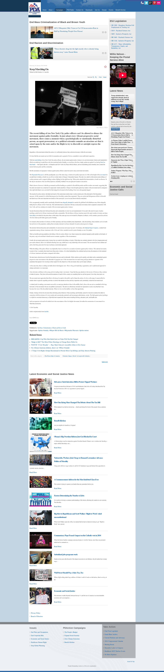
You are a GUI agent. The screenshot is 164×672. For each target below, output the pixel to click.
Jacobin (46, 311)
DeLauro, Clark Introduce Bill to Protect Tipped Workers (75, 381)
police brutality (44, 330)
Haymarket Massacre (37, 175)
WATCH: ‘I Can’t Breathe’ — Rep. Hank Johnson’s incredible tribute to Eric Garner (58, 345)
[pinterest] (154, 2)
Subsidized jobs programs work (66, 554)
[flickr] (158, 2)
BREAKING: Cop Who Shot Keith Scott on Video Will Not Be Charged (54, 339)
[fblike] (142, 2)
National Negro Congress (91, 228)
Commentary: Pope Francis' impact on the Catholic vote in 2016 (77, 535)
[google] (150, 2)
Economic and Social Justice (64, 591)
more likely (32, 215)
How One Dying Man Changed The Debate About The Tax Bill (77, 402)
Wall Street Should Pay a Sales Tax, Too (68, 572)
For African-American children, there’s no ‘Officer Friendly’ (50, 348)
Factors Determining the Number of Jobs (69, 495)
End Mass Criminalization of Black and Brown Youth (51, 328)
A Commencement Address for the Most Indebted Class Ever (76, 479)
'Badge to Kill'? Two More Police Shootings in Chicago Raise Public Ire (54, 342)
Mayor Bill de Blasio (57, 330)
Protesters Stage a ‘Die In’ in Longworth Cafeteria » (76, 356)
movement (103, 175)
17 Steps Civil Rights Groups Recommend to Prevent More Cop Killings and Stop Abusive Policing (63, 351)
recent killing (37, 160)
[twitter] (146, 2)
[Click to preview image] (68, 125)
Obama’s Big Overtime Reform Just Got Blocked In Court (75, 436)
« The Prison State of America (52, 356)
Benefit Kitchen (60, 420)
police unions (84, 330)
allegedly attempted (68, 202)
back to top (105, 362)
